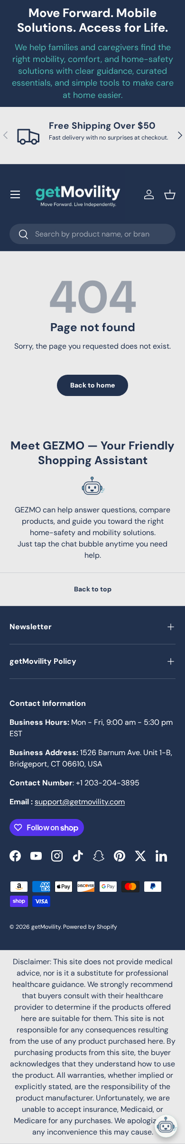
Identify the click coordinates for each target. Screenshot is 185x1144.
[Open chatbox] (166, 1126)
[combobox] (92, 234)
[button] (169, 194)
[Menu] (15, 194)
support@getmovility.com (80, 802)
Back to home (92, 385)
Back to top (92, 589)
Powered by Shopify (90, 927)
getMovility (46, 927)
